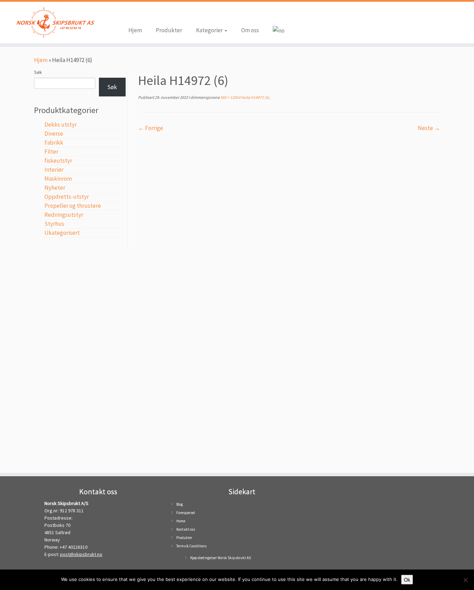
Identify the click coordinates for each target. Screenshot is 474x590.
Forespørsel (185, 512)
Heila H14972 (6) (254, 97)
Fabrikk (53, 142)
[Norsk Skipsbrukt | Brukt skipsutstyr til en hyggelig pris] (54, 22)
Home (180, 521)
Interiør (54, 169)
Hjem (135, 30)
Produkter (169, 30)
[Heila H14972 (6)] (289, 299)
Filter (51, 151)
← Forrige (150, 128)
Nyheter (54, 187)
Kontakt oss (185, 529)
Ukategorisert (62, 233)
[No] (465, 579)
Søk (38, 72)
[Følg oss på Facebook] (133, 14)
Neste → (429, 128)
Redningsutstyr (63, 215)
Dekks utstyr (60, 124)
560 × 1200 (229, 97)
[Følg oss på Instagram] (144, 14)
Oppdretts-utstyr (66, 196)
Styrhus (54, 224)
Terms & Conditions (191, 546)
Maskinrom (58, 178)
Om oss (250, 30)
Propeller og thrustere (72, 206)
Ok (407, 579)
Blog (179, 504)
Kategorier (210, 30)
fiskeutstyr (58, 160)
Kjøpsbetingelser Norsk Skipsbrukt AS (220, 557)
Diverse (53, 133)
